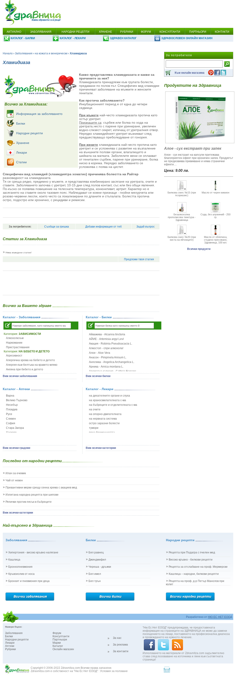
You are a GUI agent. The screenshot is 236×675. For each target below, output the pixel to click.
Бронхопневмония (20, 566)
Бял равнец (96, 552)
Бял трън (94, 581)
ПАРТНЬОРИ (197, 31)
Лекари (21, 152)
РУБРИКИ (126, 31)
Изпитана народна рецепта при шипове (32, 494)
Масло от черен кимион (215, 192)
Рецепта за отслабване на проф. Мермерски (198, 566)
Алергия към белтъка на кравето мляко (31, 364)
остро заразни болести (104, 423)
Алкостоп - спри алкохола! (106, 348)
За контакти (120, 651)
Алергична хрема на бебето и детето (30, 360)
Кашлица (14, 559)
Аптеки (9, 646)
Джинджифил (97, 559)
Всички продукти (198, 249)
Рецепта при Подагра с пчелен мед (192, 552)
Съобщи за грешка (56, 226)
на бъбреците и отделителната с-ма (113, 404)
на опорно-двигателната (105, 414)
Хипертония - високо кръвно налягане (33, 552)
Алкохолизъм (15, 338)
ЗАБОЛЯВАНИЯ (40, 31)
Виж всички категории (101, 448)
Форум (57, 633)
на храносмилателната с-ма (107, 400)
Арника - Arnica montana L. (106, 366)
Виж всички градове (16, 448)
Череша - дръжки (99, 566)
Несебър (12, 404)
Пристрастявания (18, 347)
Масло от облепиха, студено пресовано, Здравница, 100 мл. (215, 240)
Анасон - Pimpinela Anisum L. (108, 357)
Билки (20, 123)
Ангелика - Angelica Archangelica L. (111, 362)
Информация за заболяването (39, 114)
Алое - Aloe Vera (99, 352)
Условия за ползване (114, 671)
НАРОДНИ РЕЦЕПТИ (75, 31)
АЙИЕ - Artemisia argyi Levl (106, 339)
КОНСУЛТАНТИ (169, 31)
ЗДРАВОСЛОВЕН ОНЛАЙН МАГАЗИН (186, 38)
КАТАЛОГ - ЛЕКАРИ (73, 38)
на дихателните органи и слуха (109, 395)
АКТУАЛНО (14, 31)
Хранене (22, 143)
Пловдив (11, 409)
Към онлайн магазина (189, 72)
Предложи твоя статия (139, 259)
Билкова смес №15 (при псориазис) (182, 194)
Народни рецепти (29, 133)
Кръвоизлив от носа (21, 574)
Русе (9, 414)
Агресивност (14, 355)
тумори (93, 428)
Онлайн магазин (63, 649)
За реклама (120, 644)
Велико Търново (16, 400)
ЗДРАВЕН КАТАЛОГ (123, 38)
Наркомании (14, 342)
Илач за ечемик (16, 473)
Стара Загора (15, 428)
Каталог (58, 646)
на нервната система (103, 418)
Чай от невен (14, 480)
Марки (57, 642)
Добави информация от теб (103, 226)
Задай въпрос (145, 226)
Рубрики (10, 649)
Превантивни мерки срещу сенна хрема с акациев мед (41, 487)
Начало (8, 53)
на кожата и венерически (51, 53)
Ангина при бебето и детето (24, 369)
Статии (21, 162)
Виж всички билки (98, 376)
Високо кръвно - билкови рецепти (190, 559)
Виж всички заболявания (20, 376)
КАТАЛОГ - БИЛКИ (23, 38)
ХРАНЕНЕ (105, 31)
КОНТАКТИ (222, 31)
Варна (10, 395)
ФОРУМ (146, 31)
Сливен (11, 418)
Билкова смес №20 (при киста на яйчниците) (182, 238)
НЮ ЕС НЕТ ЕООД (220, 617)
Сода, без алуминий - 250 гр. (215, 216)
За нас (117, 638)
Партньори (60, 639)
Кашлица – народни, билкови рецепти (194, 574)
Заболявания (23, 53)
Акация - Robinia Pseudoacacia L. (110, 343)
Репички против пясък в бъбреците (29, 501)
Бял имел (94, 574)
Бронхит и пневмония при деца (29, 581)
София (10, 423)
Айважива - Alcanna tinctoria (107, 334)
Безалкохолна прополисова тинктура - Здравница (182, 217)
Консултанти (61, 636)
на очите (94, 409)
